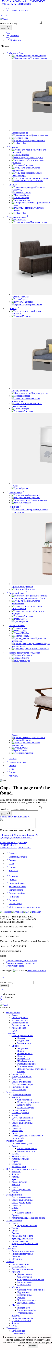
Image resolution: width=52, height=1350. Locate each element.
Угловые (26, 502)
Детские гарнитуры (21, 1094)
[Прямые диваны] (21, 55)
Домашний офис (17, 593)
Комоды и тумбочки (21, 1076)
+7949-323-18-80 (37, 1)
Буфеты (15, 1153)
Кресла (24, 138)
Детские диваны (20, 133)
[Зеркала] (17, 658)
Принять (33, 1346)
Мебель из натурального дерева (24, 653)
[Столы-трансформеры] (24, 173)
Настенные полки (40, 178)
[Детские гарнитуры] (22, 311)
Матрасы (27, 195)
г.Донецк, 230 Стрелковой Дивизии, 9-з (19, 835)
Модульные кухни (26, 1151)
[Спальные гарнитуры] (23, 187)
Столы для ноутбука (21, 1202)
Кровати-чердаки (25, 1107)
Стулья (24, 299)
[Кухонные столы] (21, 222)
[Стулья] (16, 299)
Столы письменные (21, 1120)
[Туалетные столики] (22, 208)
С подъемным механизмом (30, 1279)
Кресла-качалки (37, 737)
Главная (12, 758)
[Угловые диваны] (21, 58)
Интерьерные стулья (22, 1143)
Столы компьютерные (22, 1123)
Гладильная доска (20, 1264)
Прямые (21, 1038)
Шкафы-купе (15, 492)
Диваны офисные (40, 648)
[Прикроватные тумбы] (24, 202)
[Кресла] (16, 138)
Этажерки (29, 753)
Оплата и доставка (18, 762)
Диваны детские (20, 390)
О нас (11, 769)
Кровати (26, 192)
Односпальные (24, 1099)
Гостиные (13, 147)
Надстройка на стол (27, 1225)
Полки (15, 485)
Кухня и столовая (17, 217)
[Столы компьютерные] (24, 403)
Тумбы (24, 619)
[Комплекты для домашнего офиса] (29, 595)
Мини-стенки (24, 1043)
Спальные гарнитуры (22, 1269)
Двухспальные (24, 1274)
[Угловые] (17, 502)
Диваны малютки (40, 135)
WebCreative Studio (36, 970)
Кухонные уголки (20, 296)
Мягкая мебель (16, 53)
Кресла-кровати (37, 140)
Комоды (26, 200)
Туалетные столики (21, 1320)
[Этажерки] (18, 753)
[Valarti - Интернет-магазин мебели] (4, 19)
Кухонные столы (38, 222)
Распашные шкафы (26, 1064)
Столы (23, 628)
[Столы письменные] (22, 398)
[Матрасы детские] (21, 393)
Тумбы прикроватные (22, 1117)
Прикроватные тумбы (22, 1318)
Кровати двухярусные (28, 1102)
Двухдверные (33, 495)
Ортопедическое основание (30, 1290)
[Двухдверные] (19, 495)
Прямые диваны (38, 55)
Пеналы (25, 636)
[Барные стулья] (20, 304)
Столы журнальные (21, 1082)
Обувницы (29, 589)
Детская (12, 308)
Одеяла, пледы (19, 1266)
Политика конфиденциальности (21, 960)
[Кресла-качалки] (20, 737)
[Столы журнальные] (22, 167)
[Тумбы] (16, 619)
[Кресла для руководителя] (25, 643)
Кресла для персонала (22, 1236)
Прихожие (14, 507)
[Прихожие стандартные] (24, 509)
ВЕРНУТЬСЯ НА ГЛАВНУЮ (15, 816)
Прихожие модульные (22, 586)
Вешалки (27, 655)
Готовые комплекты (27, 1148)
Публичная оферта (15, 966)
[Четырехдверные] (21, 500)
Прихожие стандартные (23, 1251)
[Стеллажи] (18, 165)
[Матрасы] (17, 195)
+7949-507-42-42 (15, 4)
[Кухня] (16, 219)
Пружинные (23, 1292)
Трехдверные (33, 497)
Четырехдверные (39, 500)
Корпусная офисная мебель (25, 1243)
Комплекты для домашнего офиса (28, 598)
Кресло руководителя (22, 1238)
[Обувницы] (18, 589)
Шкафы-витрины (25, 1061)
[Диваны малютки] (21, 135)
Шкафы (25, 155)
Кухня (23, 219)
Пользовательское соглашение (21, 963)
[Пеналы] (17, 636)
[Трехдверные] (19, 497)
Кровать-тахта (24, 1105)
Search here (5, 23)
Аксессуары (17, 1130)
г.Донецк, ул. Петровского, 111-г (16, 837)
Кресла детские (24, 1212)
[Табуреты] (17, 302)
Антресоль (22, 1048)
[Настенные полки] (21, 178)
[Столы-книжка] (20, 180)
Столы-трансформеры (22, 1084)
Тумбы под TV (35, 157)
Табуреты (28, 302)
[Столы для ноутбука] (23, 611)
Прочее (15, 1215)
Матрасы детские (39, 393)
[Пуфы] (16, 143)
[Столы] (16, 628)
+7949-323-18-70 (14, 1)
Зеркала (25, 658)
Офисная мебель (17, 625)
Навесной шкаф (25, 1053)
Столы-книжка (36, 180)
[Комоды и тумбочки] (23, 160)
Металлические (25, 1282)
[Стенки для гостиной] (23, 150)
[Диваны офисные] (21, 648)
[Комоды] (17, 200)
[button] (26, 956)
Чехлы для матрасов (27, 1300)
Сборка (12, 765)
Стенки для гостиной (22, 1035)
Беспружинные (24, 1295)
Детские (21, 1297)
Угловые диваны (38, 58)
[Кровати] (17, 192)
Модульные (23, 1040)
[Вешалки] (17, 655)
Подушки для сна (26, 1302)
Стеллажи (29, 165)
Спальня (13, 184)
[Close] (1, 994)
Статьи (12, 772)
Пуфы (23, 143)
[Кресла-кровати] (20, 140)
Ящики (20, 1051)
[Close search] (2, 991)
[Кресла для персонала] (23, 638)
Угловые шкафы (25, 1066)
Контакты (13, 776)
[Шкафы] (16, 155)
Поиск (4, 28)
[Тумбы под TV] (20, 157)
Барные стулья (35, 304)
